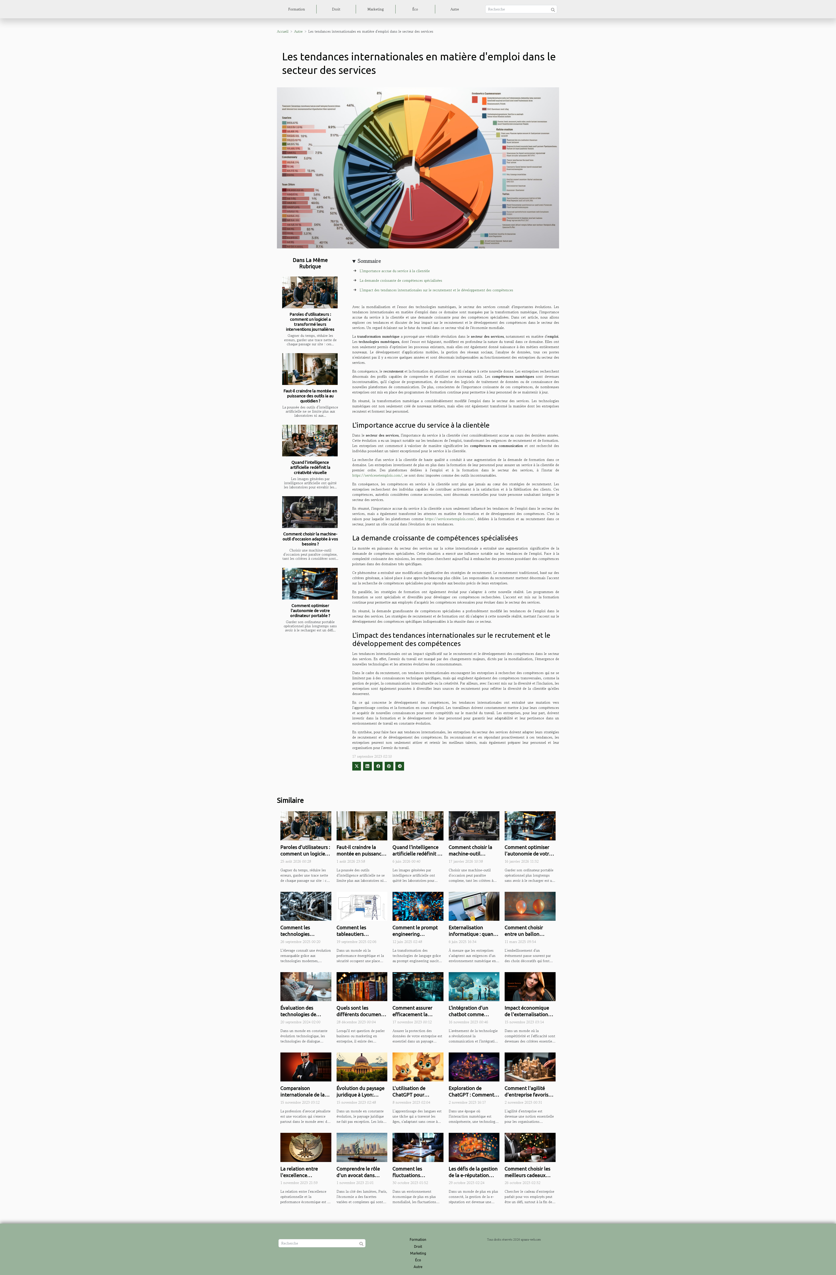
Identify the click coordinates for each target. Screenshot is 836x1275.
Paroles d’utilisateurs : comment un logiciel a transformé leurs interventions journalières (310, 322)
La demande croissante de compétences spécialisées (401, 280)
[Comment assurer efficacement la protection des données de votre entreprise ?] (418, 986)
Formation (296, 9)
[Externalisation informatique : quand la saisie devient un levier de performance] (474, 905)
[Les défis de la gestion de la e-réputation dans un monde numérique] (474, 1146)
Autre (454, 9)
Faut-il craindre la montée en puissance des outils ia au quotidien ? (310, 395)
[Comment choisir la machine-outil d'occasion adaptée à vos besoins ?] (310, 512)
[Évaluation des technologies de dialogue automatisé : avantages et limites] (305, 986)
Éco (415, 9)
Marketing (375, 9)
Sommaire (369, 261)
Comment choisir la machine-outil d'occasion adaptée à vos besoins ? (310, 538)
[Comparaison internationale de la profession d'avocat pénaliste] (305, 1066)
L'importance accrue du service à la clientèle (395, 270)
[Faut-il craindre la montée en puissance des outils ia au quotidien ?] (310, 369)
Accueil (282, 31)
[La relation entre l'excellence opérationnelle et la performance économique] (305, 1146)
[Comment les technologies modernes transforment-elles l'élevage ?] (305, 905)
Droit (336, 9)
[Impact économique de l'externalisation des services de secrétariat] (530, 986)
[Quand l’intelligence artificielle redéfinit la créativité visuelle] (310, 441)
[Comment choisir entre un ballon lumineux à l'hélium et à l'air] (530, 905)
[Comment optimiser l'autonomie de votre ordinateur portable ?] (310, 584)
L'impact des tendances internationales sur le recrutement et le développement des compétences (436, 290)
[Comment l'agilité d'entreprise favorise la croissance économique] (530, 1066)
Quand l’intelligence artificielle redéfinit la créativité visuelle (310, 467)
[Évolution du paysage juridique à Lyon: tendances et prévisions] (362, 1066)
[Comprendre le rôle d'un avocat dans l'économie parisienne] (362, 1146)
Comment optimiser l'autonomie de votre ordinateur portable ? (310, 610)
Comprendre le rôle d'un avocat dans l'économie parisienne (361, 1175)
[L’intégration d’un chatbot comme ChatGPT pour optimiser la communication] (474, 986)
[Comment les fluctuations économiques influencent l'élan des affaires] (418, 1146)
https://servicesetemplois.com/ (377, 475)
